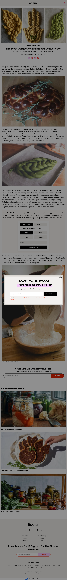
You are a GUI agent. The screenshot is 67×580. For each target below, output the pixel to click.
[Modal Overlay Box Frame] (33, 290)
